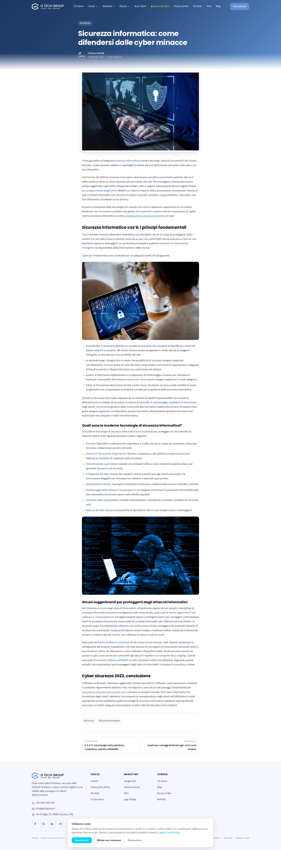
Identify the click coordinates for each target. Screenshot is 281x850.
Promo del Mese (161, 6)
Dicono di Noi (181, 6)
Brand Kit (228, 838)
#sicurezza (89, 721)
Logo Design (130, 799)
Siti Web (95, 793)
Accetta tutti (82, 840)
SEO (126, 793)
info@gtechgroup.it (45, 809)
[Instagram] (43, 824)
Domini (94, 781)
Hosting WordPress (100, 787)
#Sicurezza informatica (109, 721)
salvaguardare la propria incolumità (144, 216)
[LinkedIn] (52, 824)
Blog (218, 6)
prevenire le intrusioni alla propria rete (104, 692)
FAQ (209, 6)
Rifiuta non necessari (109, 840)
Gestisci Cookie (242, 838)
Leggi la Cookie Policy (169, 833)
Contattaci (240, 6)
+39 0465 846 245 (45, 803)
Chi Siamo (79, 6)
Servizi (91, 6)
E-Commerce (97, 799)
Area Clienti (140, 6)
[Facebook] (35, 824)
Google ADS (130, 781)
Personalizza (135, 840)
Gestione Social (131, 787)
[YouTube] (60, 824)
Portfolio (197, 6)
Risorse (123, 6)
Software (107, 6)
